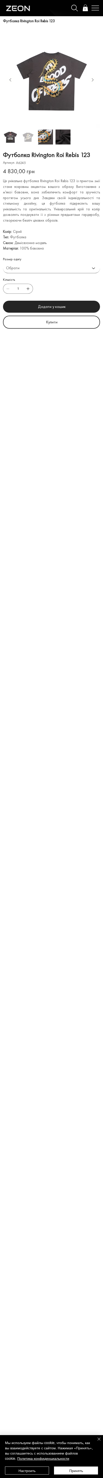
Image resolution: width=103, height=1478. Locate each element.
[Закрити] (96, 1442)
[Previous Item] (10, 80)
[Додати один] (28, 289)
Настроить (27, 1470)
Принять (76, 1470)
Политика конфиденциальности (43, 1458)
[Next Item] (92, 80)
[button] (85, 7)
